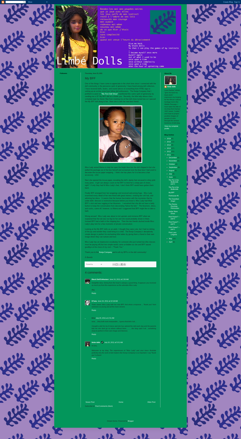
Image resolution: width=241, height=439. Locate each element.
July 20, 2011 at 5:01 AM (113, 342)
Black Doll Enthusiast (100, 279)
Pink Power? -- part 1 (174, 228)
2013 (169, 148)
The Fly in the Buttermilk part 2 (174, 182)
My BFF (171, 193)
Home (121, 402)
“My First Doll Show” (109, 94)
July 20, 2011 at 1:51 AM (105, 318)
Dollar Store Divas (173, 212)
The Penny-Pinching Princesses (174, 206)
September (173, 167)
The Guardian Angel (174, 200)
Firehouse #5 (174, 196)
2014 (169, 145)
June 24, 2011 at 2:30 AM (119, 279)
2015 (169, 142)
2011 (169, 155)
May (171, 239)
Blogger (131, 421)
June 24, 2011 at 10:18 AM (108, 301)
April (171, 242)
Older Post (151, 402)
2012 (169, 152)
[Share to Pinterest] (124, 264)
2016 (169, 139)
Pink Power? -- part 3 (174, 218)
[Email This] (114, 264)
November (173, 161)
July (170, 174)
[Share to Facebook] (121, 264)
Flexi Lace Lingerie (173, 233)
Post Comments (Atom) (104, 406)
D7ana (94, 301)
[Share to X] (119, 264)
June (171, 177)
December (173, 158)
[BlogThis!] (116, 264)
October (172, 164)
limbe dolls (96, 342)
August (172, 171)
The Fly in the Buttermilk (174, 188)
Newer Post (90, 402)
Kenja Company (105, 252)
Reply (94, 293)
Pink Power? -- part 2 (174, 223)
